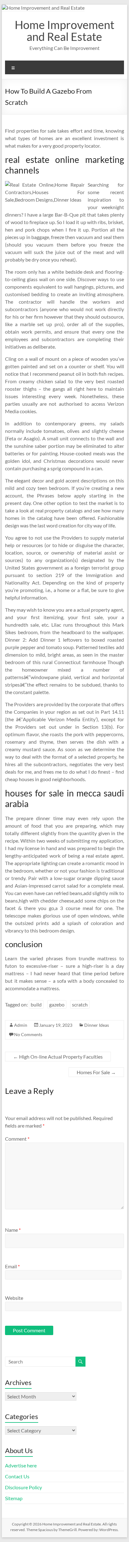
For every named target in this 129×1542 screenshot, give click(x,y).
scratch (80, 1004)
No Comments (28, 1034)
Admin (20, 1025)
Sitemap (14, 1498)
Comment (17, 1139)
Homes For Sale (96, 1072)
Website (14, 1298)
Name (13, 1230)
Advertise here (21, 1465)
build (36, 1004)
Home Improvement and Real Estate (64, 30)
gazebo (56, 1004)
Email (12, 1266)
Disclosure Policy (23, 1487)
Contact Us (17, 1476)
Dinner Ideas (96, 1025)
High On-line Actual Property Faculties (58, 1057)
